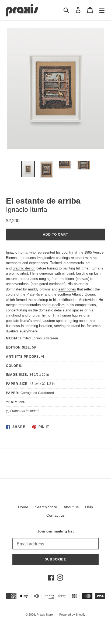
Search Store (46, 507)
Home (23, 507)
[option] (28, 169)
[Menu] (102, 10)
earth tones (67, 289)
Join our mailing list (55, 531)
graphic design (24, 268)
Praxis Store (45, 614)
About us (71, 507)
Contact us (55, 515)
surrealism (56, 305)
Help (89, 507)
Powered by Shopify (72, 614)
